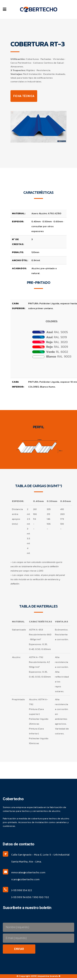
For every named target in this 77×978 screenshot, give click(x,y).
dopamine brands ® (49, 976)
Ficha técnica (23, 96)
